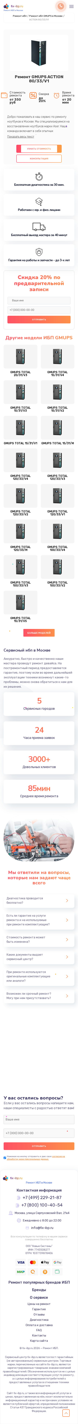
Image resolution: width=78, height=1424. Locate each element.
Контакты (39, 1335)
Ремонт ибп (20, 16)
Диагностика (39, 1320)
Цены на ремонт (39, 1304)
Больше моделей (39, 633)
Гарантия (39, 1309)
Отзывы (39, 1314)
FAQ (39, 1330)
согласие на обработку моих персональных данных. (36, 1157)
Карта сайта (39, 1341)
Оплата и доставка (39, 1325)
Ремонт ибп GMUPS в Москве (46, 16)
